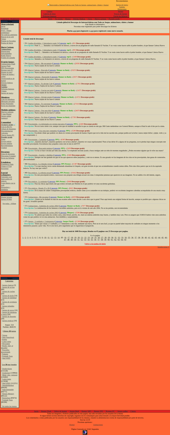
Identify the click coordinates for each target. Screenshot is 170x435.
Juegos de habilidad (9, 298)
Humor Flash (46, 411)
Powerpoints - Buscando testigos (40, 148)
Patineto (5, 354)
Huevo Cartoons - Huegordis (38, 77)
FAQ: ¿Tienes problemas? (6, 32)
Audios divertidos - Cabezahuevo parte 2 (43, 50)
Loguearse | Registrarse (10, 19)
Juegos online (122, 411)
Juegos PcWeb (6, 199)
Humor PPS (98, 411)
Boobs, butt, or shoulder (7, 347)
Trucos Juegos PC (7, 135)
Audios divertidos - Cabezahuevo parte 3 (43, 43)
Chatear (4, 148)
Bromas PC (110, 411)
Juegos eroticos (7, 321)
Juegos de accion (8, 287)
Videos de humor (60, 411)
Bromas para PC (7, 70)
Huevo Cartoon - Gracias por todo (40, 90)
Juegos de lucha (8, 296)
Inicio (50, 19)
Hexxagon (6, 344)
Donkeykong (7, 369)
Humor (68, 19)
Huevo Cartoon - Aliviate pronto (40, 97)
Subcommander (8, 390)
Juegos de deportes (9, 317)
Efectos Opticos (79, 19)
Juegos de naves (8, 310)
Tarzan (4, 335)
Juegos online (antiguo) (6, 117)
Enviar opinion (6, 143)
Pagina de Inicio (7, 43)
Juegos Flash (6, 66)
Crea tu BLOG (6, 127)
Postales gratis (114, 19)
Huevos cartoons (7, 112)
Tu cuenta (59, 19)
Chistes (3, 91)
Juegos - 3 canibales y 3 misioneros (41, 221)
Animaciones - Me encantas (38, 197)
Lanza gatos (6, 342)
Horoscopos (122, 9)
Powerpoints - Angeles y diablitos (40, 155)
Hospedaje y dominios (5, 188)
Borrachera (6, 398)
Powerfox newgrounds (5, 351)
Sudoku (122, 7)
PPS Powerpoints (7, 68)
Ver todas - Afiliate (9, 204)
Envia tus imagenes (8, 106)
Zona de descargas (8, 154)
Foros (90, 19)
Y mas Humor (6, 114)
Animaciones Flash (8, 64)
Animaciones (98, 425)
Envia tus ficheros (7, 158)
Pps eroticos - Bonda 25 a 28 (38, 188)
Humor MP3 (86, 411)
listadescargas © (163, 247)
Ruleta (4, 339)
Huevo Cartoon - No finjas (38, 117)
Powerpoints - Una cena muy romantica (42, 131)
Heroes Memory (8, 394)
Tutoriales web (6, 177)
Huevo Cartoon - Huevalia (38, 70)
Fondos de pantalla (8, 58)
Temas (3, 39)
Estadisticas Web (7, 164)
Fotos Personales (7, 104)
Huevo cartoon (100, 19)
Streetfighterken (8, 385)
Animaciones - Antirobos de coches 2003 (43, 213)
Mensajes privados (8, 102)
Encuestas (4, 169)
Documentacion (7, 131)
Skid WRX (6, 358)
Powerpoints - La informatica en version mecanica (46, 124)
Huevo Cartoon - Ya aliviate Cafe (40, 84)
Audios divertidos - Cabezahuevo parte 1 (43, 57)
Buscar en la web (7, 37)
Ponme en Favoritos (8, 41)
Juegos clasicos (7, 285)
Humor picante (6, 197)
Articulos (4, 133)
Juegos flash (74, 411)
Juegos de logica (122, 5)
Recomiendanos (7, 146)
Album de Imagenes (8, 129)
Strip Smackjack (8, 337)
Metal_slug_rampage (9, 375)
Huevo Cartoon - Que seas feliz (39, 111)
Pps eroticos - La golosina (37, 182)
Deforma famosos (7, 89)
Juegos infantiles (8, 306)
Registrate (4, 28)
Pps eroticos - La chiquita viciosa (40, 164)
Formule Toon (7, 356)
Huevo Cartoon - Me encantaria (39, 63)
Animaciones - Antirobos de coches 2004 (43, 206)
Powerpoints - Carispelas (37, 140)
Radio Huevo (6, 56)
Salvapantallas (6, 54)
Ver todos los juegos (9, 406)
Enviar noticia (6, 141)
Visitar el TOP (6, 166)
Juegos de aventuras (9, 302)
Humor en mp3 (6, 72)
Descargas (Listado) (8, 156)
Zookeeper (6, 373)
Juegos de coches (8, 291)
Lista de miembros (8, 99)
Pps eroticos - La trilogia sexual (39, 173)
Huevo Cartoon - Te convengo (39, 104)
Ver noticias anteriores (9, 35)
